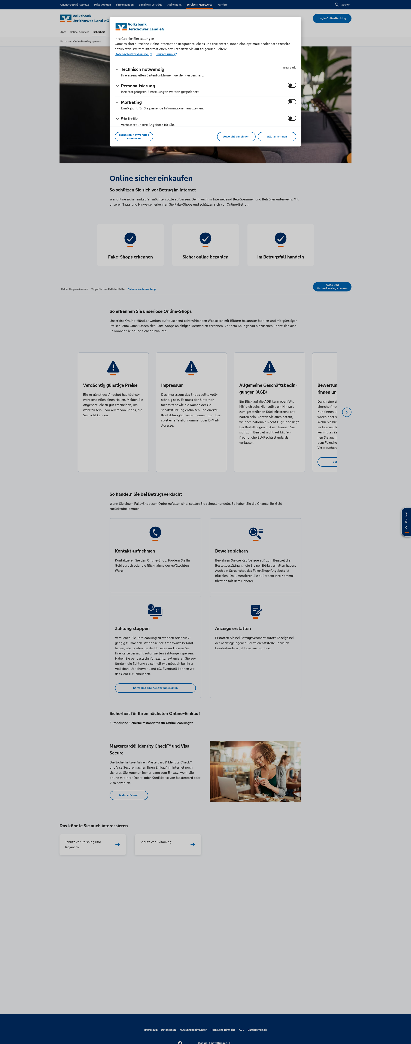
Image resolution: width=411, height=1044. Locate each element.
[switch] (292, 85)
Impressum (165, 54)
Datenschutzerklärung (132, 54)
